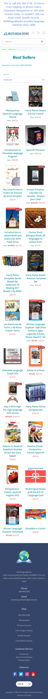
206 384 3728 (24, 615)
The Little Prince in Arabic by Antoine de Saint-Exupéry (12, 192)
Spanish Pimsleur (35, 149)
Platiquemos (24, 620)
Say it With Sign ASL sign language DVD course (12, 409)
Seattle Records (24, 635)
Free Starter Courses (24, 640)
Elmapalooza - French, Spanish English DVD (12, 492)
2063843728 (24, 591)
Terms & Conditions (24, 657)
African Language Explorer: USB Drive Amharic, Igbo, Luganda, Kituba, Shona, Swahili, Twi (35, 331)
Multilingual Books (26, 692)
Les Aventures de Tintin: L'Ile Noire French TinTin (12, 327)
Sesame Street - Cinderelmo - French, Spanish (35, 449)
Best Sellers (22, 49)
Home (4, 49)
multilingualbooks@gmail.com (24, 599)
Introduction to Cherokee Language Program (12, 153)
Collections (12, 49)
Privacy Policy (24, 660)
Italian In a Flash (35, 370)
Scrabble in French (35, 528)
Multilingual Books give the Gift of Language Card (35, 492)
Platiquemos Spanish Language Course (12, 113)
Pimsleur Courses (24, 625)
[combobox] (20, 41)
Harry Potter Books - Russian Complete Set (35, 278)
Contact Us (24, 654)
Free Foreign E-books (24, 630)
